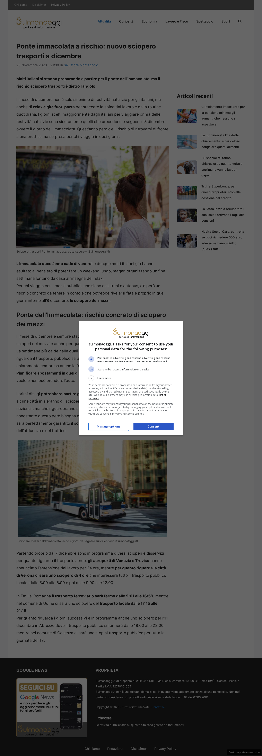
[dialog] (131, 378)
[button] (131, 378)
